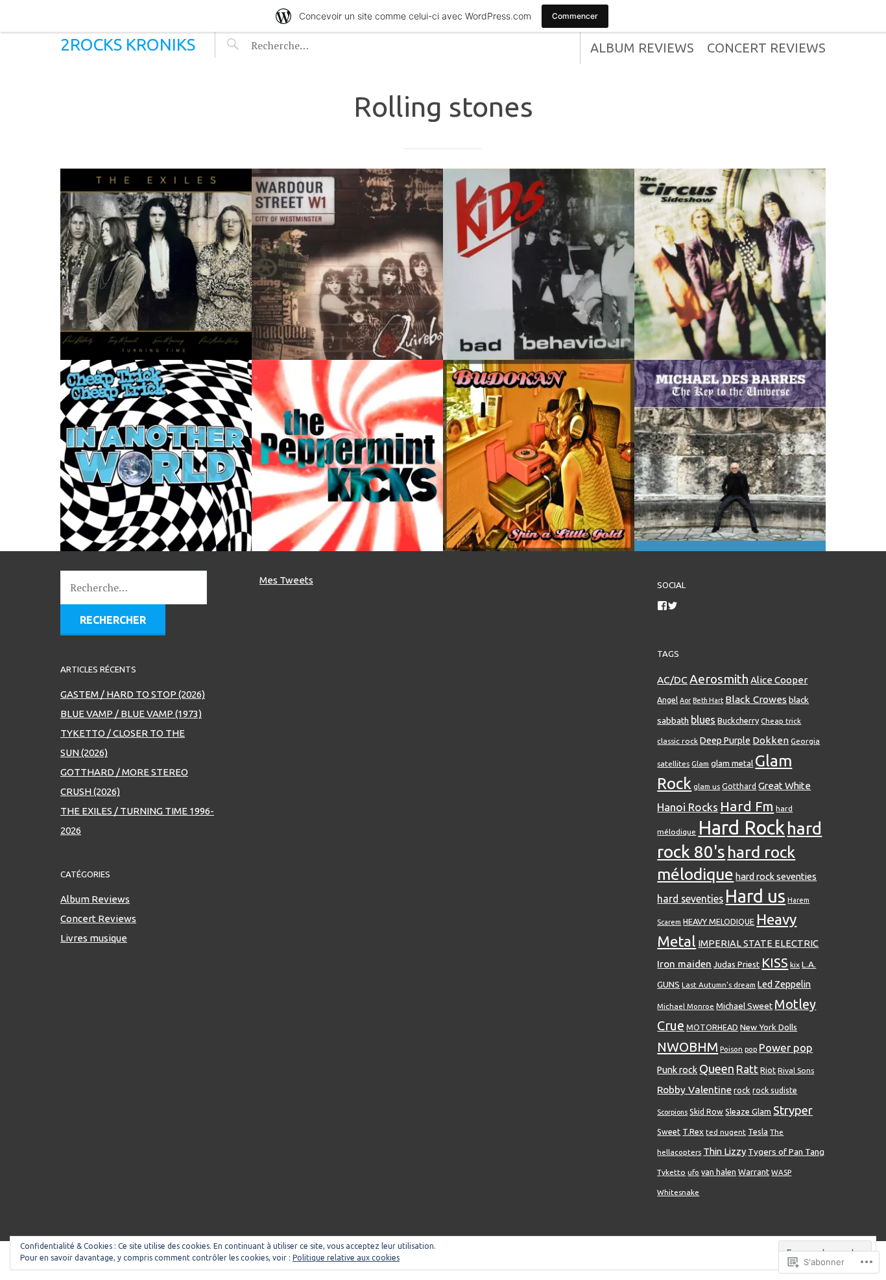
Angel (667, 699)
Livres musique (93, 937)
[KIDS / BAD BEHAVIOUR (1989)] (538, 264)
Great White (784, 785)
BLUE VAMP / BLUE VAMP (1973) (131, 713)
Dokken (770, 740)
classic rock (677, 741)
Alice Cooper (779, 679)
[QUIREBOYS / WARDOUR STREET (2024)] (347, 264)
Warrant (753, 1171)
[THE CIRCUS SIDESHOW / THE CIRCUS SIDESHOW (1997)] (730, 264)
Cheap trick (781, 721)
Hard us (755, 896)
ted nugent (726, 1132)
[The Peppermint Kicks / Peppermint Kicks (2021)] (347, 455)
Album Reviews (642, 47)
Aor (685, 700)
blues (703, 720)
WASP (781, 1172)
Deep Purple (725, 740)
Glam (700, 763)
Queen (716, 1068)
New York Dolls (768, 1027)
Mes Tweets (286, 580)
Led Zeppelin (784, 984)
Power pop (786, 1047)
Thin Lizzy (724, 1151)
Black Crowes (756, 699)
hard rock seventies (776, 876)
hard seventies (690, 899)
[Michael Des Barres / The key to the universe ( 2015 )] (730, 455)
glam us (706, 786)
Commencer (575, 16)
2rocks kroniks (127, 44)
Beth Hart (708, 700)
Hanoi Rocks (687, 807)
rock (742, 1090)
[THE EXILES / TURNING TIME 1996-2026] (156, 264)
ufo (693, 1172)
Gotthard (739, 786)
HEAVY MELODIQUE (718, 921)
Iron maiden (684, 963)
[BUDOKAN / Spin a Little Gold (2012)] (538, 455)
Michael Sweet (744, 1006)
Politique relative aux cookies (346, 1257)
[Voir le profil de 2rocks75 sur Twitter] (672, 605)
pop (751, 1049)
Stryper (793, 1110)
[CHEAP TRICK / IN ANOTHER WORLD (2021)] (156, 455)
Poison (731, 1049)
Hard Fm (747, 806)
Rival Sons (796, 1070)
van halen (718, 1171)
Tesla (758, 1131)
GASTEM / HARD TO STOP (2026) (132, 694)
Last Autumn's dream (719, 984)
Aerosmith (718, 679)
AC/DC (672, 679)
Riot (768, 1069)
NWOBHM (687, 1046)
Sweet (668, 1132)
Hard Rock (741, 827)
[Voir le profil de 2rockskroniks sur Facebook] (662, 605)
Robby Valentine (694, 1089)
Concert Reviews (766, 47)
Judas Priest (736, 964)
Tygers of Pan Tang (786, 1151)
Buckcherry (738, 720)
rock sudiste (774, 1090)
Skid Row (706, 1112)
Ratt (747, 1069)
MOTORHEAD (712, 1027)
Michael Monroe (685, 1006)
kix (795, 964)
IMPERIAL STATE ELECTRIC (758, 943)
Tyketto (671, 1172)
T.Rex (693, 1131)
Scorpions (672, 1112)
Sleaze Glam (748, 1111)
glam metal (732, 763)
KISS (774, 962)
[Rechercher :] (304, 45)
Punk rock (677, 1070)
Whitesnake (678, 1192)
